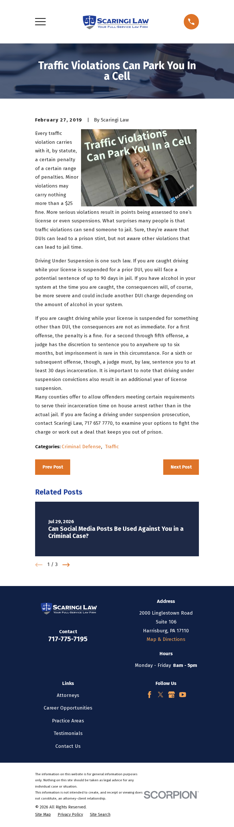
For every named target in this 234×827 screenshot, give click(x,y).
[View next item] (66, 565)
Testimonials (68, 733)
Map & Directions (166, 639)
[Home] (114, 22)
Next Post (181, 467)
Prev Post (53, 467)
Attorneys (68, 695)
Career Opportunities (68, 708)
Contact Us (67, 746)
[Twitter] (160, 694)
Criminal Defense (81, 447)
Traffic (112, 447)
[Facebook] (149, 694)
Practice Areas (68, 721)
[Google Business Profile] (171, 694)
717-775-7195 (68, 639)
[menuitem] (43, 814)
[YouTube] (182, 694)
